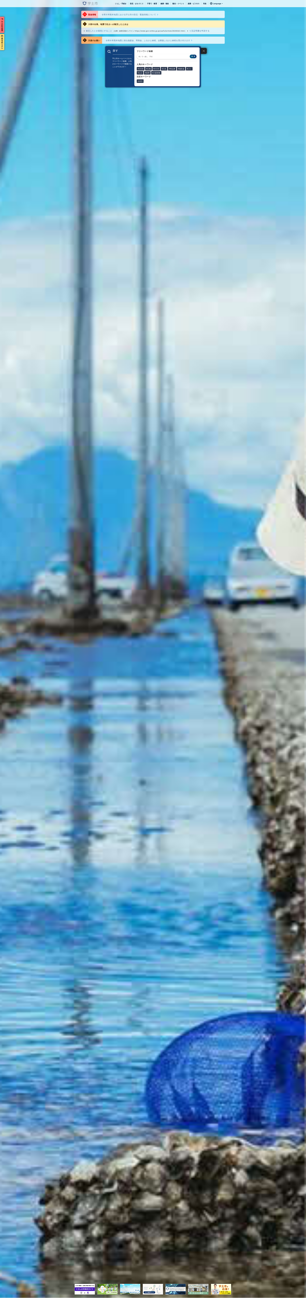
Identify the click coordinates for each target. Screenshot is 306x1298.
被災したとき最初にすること (99, 31)
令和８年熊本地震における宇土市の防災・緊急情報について (129, 14)
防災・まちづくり (136, 4)
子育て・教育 (152, 4)
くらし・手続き (120, 4)
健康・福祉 (165, 4)
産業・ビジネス (193, 4)
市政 (204, 4)
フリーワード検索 (145, 51)
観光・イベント (178, 4)
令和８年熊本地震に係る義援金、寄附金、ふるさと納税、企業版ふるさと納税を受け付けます (148, 40)
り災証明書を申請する (199, 31)
